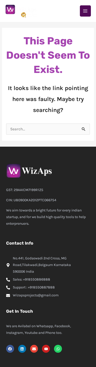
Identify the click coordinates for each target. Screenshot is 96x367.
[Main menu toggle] (85, 10)
